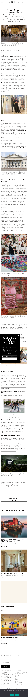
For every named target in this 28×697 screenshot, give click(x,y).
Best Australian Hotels (5, 684)
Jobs (16, 676)
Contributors (18, 670)
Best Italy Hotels (5, 679)
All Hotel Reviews (6, 670)
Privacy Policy (19, 682)
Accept (11, 695)
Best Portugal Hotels (7, 680)
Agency (17, 678)
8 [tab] (16, 417)
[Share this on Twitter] (12, 500)
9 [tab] (17, 417)
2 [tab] (9, 417)
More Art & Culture (14, 510)
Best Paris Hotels (5, 682)
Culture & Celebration (21, 672)
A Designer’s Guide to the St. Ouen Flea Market (12, 605)
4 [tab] (11, 417)
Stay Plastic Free (19, 675)
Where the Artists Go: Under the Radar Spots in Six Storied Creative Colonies (13, 541)
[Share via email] (15, 500)
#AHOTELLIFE (6, 655)
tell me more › (4, 546)
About (16, 679)
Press (16, 681)
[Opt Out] (26, 693)
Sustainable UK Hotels (7, 674)
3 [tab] (10, 417)
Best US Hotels (5, 676)
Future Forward (19, 673)
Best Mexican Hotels (6, 677)
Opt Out (16, 695)
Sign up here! (11, 487)
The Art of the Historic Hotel (12, 573)
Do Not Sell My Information (19, 685)
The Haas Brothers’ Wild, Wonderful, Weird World (10, 638)
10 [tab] (18, 417)
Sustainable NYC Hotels (5, 673)
